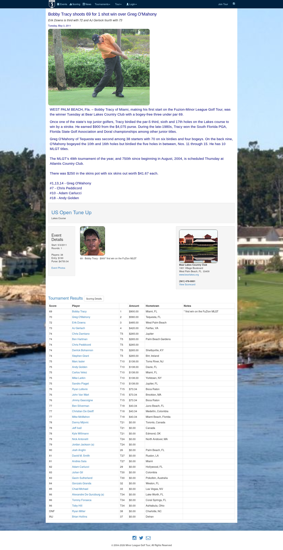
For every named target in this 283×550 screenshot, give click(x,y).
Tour (117, 4)
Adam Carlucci (80, 467)
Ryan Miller (78, 511)
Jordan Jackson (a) (83, 444)
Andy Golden (79, 367)
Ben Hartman (79, 339)
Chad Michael (80, 489)
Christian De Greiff (83, 411)
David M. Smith (81, 455)
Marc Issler (78, 361)
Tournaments (102, 4)
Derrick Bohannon (82, 350)
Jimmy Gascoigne (82, 400)
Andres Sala (79, 461)
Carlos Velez (79, 372)
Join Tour (223, 4)
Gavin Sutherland (82, 478)
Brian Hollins (79, 516)
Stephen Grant (80, 356)
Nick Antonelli (80, 439)
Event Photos (58, 267)
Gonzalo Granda (81, 483)
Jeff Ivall (77, 428)
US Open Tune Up (71, 212)
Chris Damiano (81, 333)
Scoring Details (94, 298)
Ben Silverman (80, 406)
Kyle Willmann (80, 433)
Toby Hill (77, 505)
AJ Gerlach (78, 328)
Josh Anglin (79, 450)
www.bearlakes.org (189, 274)
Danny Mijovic (80, 422)
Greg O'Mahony (81, 317)
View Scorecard (187, 284)
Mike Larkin (78, 378)
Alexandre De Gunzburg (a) (88, 494)
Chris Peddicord (81, 344)
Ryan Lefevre (80, 389)
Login (132, 4)
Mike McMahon (81, 417)
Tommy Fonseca (81, 500)
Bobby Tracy (79, 311)
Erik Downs (78, 322)
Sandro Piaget (80, 383)
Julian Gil (77, 472)
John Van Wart (80, 394)
